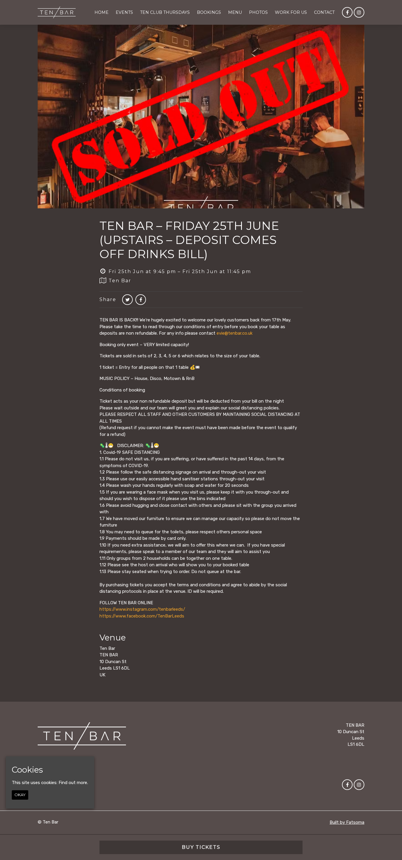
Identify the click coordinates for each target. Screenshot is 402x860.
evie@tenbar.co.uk (235, 333)
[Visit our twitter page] (127, 300)
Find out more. (73, 782)
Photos (258, 12)
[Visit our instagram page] (359, 12)
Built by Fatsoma (347, 822)
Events (124, 12)
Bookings (209, 12)
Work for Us (291, 12)
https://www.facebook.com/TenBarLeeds (141, 616)
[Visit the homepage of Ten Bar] (57, 12)
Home (101, 12)
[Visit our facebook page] (347, 12)
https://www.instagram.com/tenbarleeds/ (142, 609)
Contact (324, 12)
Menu (235, 12)
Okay (20, 794)
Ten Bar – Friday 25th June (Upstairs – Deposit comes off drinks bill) (189, 239)
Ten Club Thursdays (165, 12)
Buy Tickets (201, 847)
